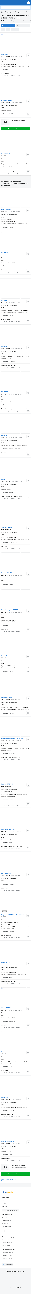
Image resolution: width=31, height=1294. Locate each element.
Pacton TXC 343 (6, 873)
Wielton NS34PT (6, 1008)
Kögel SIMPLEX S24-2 (8, 829)
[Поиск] (28, 7)
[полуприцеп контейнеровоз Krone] (15, 1040)
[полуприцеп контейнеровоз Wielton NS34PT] (15, 996)
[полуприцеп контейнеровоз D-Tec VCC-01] (15, 142)
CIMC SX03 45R (6, 962)
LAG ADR (4, 300)
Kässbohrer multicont (8, 1141)
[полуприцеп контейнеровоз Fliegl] (15, 468)
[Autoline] (2, 12)
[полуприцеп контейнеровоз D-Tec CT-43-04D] (15, 89)
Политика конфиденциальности (10, 1237)
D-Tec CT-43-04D (6, 100)
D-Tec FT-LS (5, 54)
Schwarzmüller (5, 209)
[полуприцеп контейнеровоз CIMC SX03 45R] (15, 951)
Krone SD (4, 346)
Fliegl (3, 479)
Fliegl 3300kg (5, 253)
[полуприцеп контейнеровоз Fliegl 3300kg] (15, 241)
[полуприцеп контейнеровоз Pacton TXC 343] (15, 862)
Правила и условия (7, 1234)
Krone (3, 1052)
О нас (3, 1200)
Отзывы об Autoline (7, 1242)
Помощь (4, 1203)
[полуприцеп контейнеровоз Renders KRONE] (15, 686)
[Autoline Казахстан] (11, 2)
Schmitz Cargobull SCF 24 (9, 610)
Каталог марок (6, 1245)
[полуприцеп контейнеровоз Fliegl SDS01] (15, 1086)
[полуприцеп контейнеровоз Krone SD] (15, 335)
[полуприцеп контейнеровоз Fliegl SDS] (15, 380)
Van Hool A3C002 (6, 527)
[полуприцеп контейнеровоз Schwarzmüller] (15, 198)
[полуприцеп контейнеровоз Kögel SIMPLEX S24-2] (15, 818)
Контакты (4, 1206)
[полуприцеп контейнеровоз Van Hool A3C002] (15, 516)
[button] (28, 2)
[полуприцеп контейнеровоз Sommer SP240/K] (15, 561)
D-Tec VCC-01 (5, 154)
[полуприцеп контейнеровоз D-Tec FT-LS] (15, 43)
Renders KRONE (6, 697)
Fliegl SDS (4, 392)
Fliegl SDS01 (5, 1097)
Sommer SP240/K (6, 573)
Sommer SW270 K (7, 784)
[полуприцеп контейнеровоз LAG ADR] (15, 289)
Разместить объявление (15, 128)
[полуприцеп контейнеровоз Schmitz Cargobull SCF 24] (15, 598)
